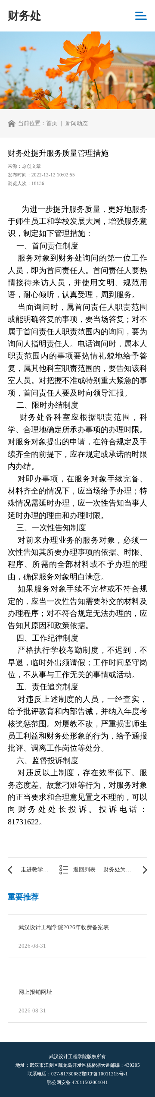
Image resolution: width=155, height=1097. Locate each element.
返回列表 (84, 870)
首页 (51, 123)
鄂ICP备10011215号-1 (104, 1073)
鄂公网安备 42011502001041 (77, 1082)
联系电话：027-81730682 (54, 1073)
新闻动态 (76, 123)
